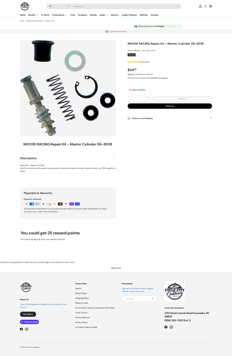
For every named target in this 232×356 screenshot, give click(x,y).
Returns (115, 15)
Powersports (58, 15)
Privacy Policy (81, 322)
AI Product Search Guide (86, 327)
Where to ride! (81, 303)
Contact (155, 15)
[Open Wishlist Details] (205, 6)
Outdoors (82, 15)
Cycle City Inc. (81, 312)
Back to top (116, 268)
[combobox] (113, 6)
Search (78, 288)
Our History (28, 314)
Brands (93, 15)
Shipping (131, 74)
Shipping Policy (82, 298)
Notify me (170, 106)
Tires (72, 15)
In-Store (45, 15)
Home (22, 15)
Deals (102, 15)
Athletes (144, 15)
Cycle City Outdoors (32, 347)
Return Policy (81, 293)
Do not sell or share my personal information (94, 308)
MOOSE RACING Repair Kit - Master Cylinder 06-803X (40, 21)
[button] (210, 6)
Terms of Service (82, 317)
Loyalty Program (129, 15)
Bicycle (31, 15)
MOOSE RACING (134, 50)
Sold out (182, 99)
